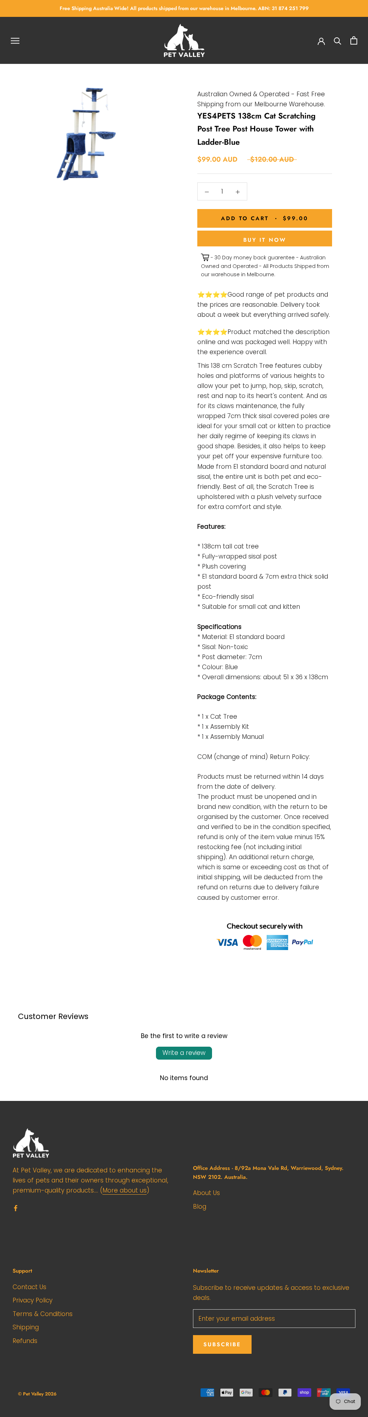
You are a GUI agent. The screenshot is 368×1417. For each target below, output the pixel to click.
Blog (199, 1206)
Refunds (25, 1341)
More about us (124, 1190)
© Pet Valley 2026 (37, 1393)
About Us (206, 1193)
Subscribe (222, 1344)
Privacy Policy (32, 1300)
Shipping (26, 1327)
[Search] (337, 40)
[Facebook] (16, 1208)
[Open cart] (353, 40)
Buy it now (264, 240)
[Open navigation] (15, 40)
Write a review (184, 1052)
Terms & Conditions (43, 1314)
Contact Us (29, 1287)
